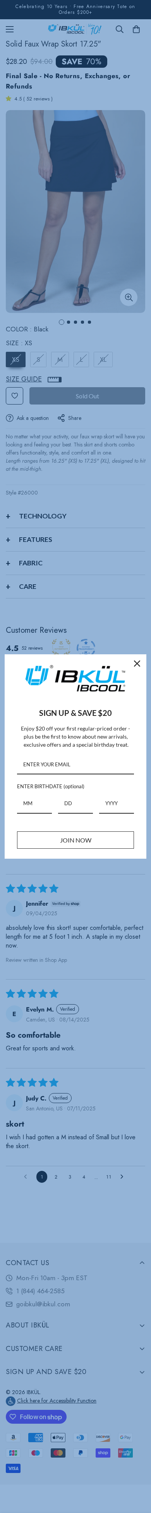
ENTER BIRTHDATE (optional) (50, 786)
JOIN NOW (75, 840)
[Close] (137, 663)
